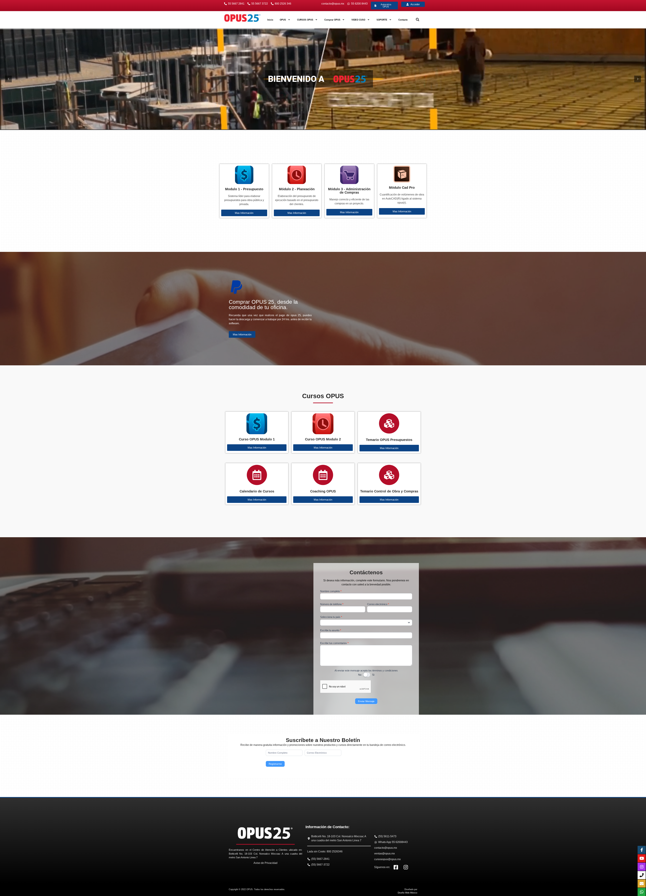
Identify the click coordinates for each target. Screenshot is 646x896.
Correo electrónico (378, 604)
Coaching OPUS (323, 491)
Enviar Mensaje (366, 701)
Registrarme (275, 763)
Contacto (403, 20)
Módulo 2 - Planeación (297, 189)
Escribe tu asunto (330, 630)
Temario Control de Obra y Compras (389, 491)
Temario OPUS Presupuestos (389, 440)
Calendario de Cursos (257, 491)
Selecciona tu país (331, 617)
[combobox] (366, 623)
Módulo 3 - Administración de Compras (349, 190)
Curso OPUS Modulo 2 (323, 439)
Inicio (270, 20)
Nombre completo (331, 591)
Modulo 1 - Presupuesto (244, 189)
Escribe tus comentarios (334, 643)
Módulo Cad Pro (402, 187)
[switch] (366, 675)
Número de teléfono (331, 604)
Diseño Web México (407, 892)
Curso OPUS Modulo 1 (257, 439)
